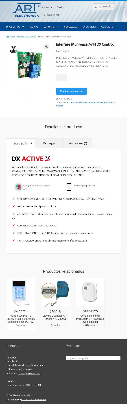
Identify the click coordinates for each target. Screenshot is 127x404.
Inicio (12, 36)
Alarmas (83, 102)
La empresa (89, 26)
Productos (13, 26)
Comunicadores (95, 102)
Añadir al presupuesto (71, 91)
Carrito (60, 7)
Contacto (107, 26)
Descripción (20, 143)
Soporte (49, 26)
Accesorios (72, 102)
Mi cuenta (47, 7)
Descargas (49, 143)
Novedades (70, 26)
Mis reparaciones (50, 14)
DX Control (31, 36)
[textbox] (93, 358)
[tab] (21, 143)
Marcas (33, 26)
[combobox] (93, 358)
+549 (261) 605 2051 (29, 373)
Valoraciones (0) (78, 143)
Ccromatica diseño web (33, 399)
